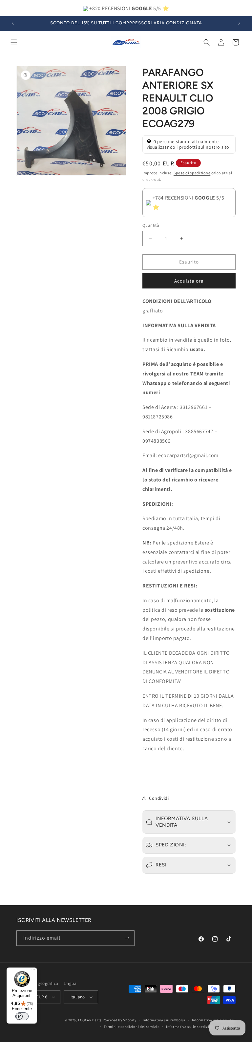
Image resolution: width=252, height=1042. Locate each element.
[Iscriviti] (127, 938)
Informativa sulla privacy (214, 1020)
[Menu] (33, 971)
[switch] (22, 1016)
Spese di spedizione (192, 172)
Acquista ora (189, 281)
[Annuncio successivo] (239, 23)
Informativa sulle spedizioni (190, 1026)
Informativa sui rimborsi (164, 1020)
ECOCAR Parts (90, 1020)
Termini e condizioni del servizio (131, 1026)
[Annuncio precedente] (13, 23)
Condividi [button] (159, 798)
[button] (14, 42)
